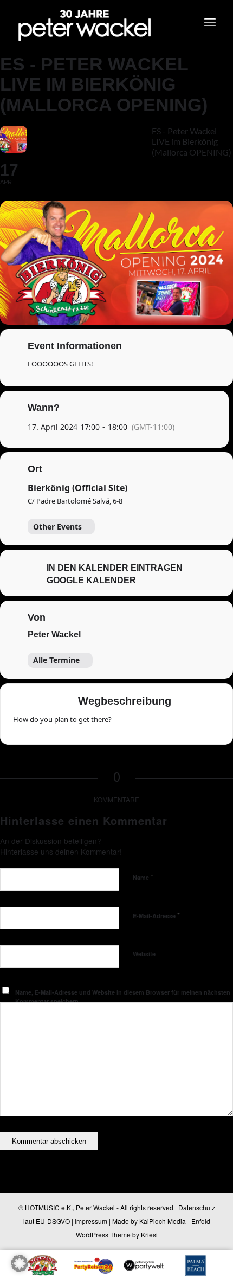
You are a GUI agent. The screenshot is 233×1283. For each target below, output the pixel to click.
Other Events (57, 526)
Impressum (91, 1221)
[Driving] (147, 723)
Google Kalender (91, 580)
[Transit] (168, 723)
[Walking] (189, 723)
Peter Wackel (54, 634)
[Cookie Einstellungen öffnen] (19, 1268)
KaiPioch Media (162, 1221)
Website (144, 954)
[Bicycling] (211, 723)
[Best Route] (126, 723)
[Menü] (210, 22)
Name (143, 877)
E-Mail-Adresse (156, 915)
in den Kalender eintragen (115, 567)
